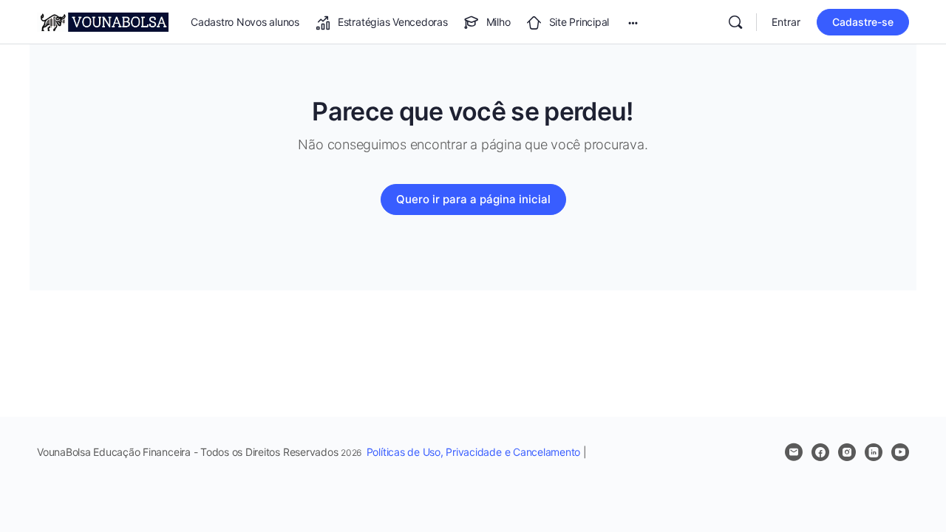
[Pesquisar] (735, 22)
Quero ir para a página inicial (473, 199)
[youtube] (900, 452)
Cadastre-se (863, 22)
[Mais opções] (633, 22)
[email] (794, 452)
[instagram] (847, 452)
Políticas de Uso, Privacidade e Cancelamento (473, 452)
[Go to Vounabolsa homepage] (103, 21)
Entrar (786, 22)
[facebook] (820, 452)
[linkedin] (873, 452)
